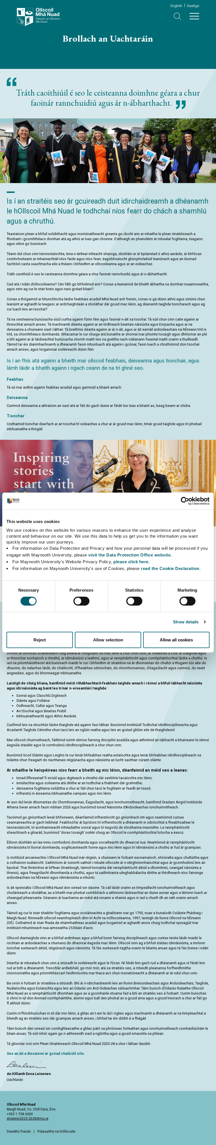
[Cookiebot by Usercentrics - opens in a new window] (185, 501)
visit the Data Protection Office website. (130, 554)
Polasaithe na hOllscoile (56, 1131)
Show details (186, 621)
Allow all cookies (176, 639)
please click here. (131, 561)
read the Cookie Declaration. (171, 568)
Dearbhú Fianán (19, 1131)
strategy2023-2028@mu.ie (27, 1119)
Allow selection (108, 639)
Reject (39, 639)
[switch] (81, 601)
